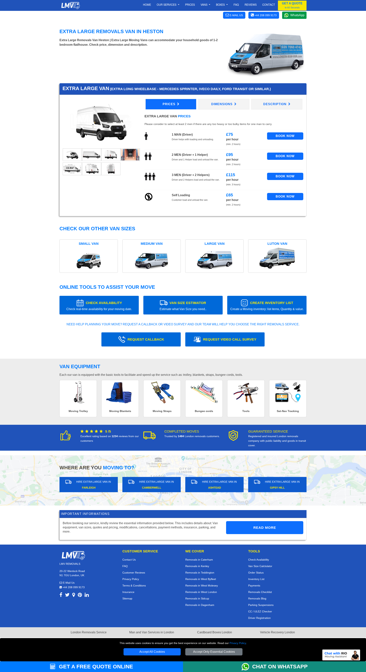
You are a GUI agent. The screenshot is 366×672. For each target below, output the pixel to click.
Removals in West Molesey (201, 585)
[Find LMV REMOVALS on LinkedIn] (87, 595)
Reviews (251, 4)
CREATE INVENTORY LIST (267, 306)
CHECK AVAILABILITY (99, 306)
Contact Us (129, 559)
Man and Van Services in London (151, 632)
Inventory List (256, 579)
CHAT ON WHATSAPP (280, 667)
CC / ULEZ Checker (260, 611)
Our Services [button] (167, 4)
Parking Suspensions (261, 604)
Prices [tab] (169, 104)
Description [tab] (275, 104)
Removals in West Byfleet (200, 579)
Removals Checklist (260, 592)
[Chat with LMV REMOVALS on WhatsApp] (247, 666)
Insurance (128, 592)
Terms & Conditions (134, 585)
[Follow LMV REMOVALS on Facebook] (60, 595)
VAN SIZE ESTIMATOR (183, 306)
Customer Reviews (133, 572)
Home (147, 4)
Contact (268, 4)
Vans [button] (204, 4)
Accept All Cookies (152, 651)
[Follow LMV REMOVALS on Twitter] (67, 595)
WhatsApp (297, 15)
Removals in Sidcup (197, 598)
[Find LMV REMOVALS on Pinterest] (80, 595)
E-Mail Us (68, 582)
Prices (190, 4)
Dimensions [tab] (222, 104)
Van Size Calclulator (260, 566)
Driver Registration (259, 617)
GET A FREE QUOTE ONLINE (95, 667)
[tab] (72, 154)
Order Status (256, 572)
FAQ (125, 566)
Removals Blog (257, 598)
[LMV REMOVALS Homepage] (70, 5)
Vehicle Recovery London (277, 632)
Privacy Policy (238, 643)
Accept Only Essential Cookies (214, 651)
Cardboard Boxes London (214, 632)
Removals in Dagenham (199, 604)
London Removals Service (89, 632)
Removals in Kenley (197, 566)
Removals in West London (201, 592)
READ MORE (264, 528)
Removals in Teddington (199, 572)
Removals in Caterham (199, 559)
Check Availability (258, 559)
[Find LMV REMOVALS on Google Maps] (73, 595)
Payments (254, 585)
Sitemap (127, 598)
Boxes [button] (221, 4)
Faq (236, 4)
